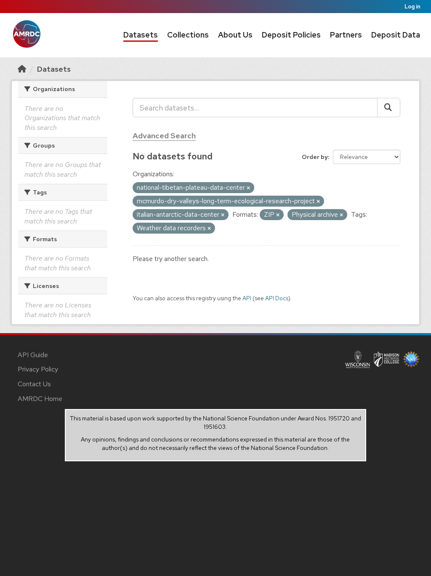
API (246, 298)
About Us (235, 35)
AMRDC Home (40, 398)
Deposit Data (395, 35)
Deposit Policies (291, 35)
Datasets (140, 35)
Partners (346, 35)
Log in (412, 6)
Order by (315, 157)
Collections (188, 35)
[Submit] (388, 107)
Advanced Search (164, 135)
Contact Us (34, 384)
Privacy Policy (38, 369)
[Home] (22, 69)
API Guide (33, 354)
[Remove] (248, 188)
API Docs (276, 298)
